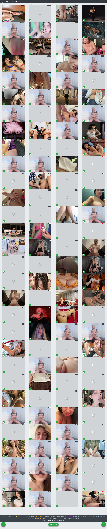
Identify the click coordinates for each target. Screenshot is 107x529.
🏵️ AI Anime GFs (43, 518)
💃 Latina (13, 516)
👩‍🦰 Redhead (53, 516)
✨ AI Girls (37, 518)
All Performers (59, 520)
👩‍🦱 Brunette (47, 516)
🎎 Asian (4, 516)
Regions (49, 520)
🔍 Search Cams (76, 518)
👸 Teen (37, 516)
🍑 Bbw (58, 516)
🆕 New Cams (81, 516)
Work (52, 520)
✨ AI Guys (49, 518)
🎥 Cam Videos (63, 518)
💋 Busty (67, 516)
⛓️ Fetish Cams (31, 518)
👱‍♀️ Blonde (42, 516)
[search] (103, 524)
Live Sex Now (53, 524)
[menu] (3, 524)
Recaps (55, 520)
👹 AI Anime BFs (56, 518)
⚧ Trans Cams (94, 516)
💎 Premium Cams (101, 516)
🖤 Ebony (9, 516)
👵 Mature (33, 516)
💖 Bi (76, 516)
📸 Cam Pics (69, 518)
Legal (63, 520)
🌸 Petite (62, 516)
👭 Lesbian (72, 516)
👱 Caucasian (18, 516)
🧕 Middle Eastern (26, 516)
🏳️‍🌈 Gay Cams (87, 516)
